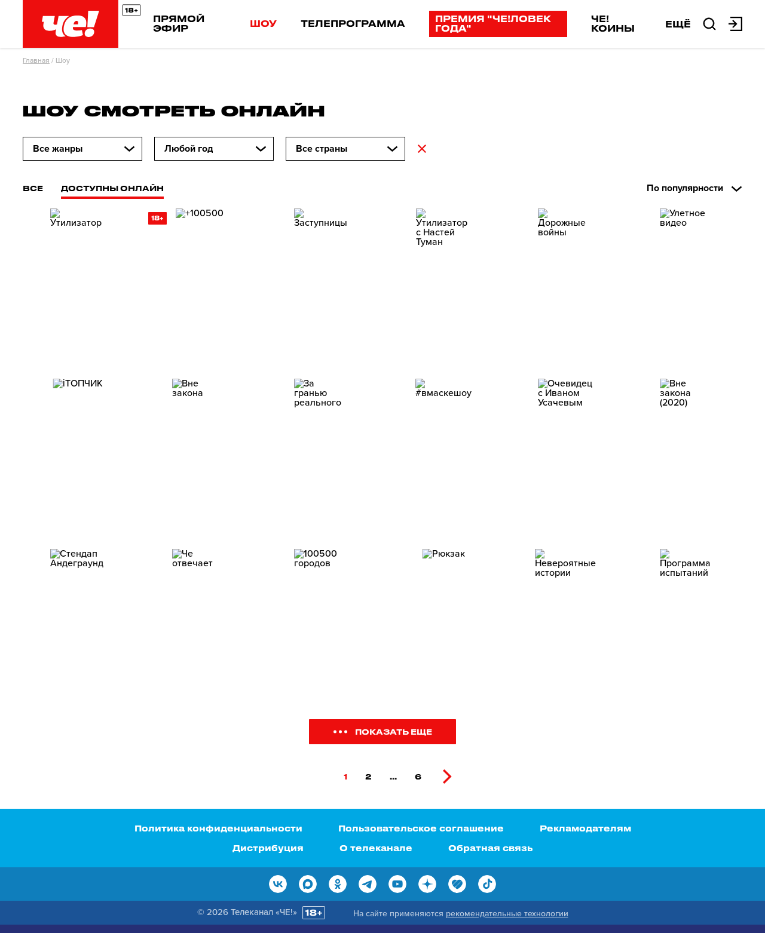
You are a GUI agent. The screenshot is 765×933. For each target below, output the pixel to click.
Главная (36, 60)
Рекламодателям (585, 828)
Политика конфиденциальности (218, 828)
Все (33, 187)
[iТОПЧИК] (78, 457)
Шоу (263, 23)
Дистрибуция (268, 848)
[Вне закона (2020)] (687, 457)
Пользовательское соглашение (421, 828)
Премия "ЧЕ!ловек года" (493, 23)
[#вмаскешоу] (443, 457)
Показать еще (393, 731)
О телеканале (375, 848)
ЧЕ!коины (613, 23)
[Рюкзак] (443, 627)
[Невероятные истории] (565, 627)
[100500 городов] (322, 627)
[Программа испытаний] (687, 627)
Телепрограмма (353, 23)
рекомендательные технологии (507, 914)
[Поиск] (709, 22)
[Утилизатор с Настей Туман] (443, 286)
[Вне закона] (200, 457)
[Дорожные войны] (565, 286)
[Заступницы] (322, 286)
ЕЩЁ (678, 24)
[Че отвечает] (200, 627)
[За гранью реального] (322, 457)
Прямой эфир (178, 23)
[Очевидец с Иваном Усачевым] (565, 457)
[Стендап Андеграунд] (78, 627)
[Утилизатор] (78, 286)
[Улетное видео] (687, 286)
